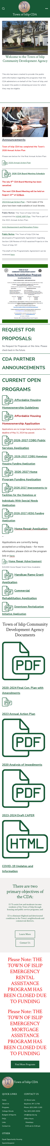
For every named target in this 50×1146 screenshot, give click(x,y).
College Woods (8, 1111)
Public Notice (8, 234)
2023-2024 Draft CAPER (18, 815)
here (13, 254)
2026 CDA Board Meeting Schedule (28, 173)
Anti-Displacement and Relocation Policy (20, 227)
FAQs (4, 1119)
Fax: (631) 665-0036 (32, 1111)
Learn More (25, 934)
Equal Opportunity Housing (12, 1139)
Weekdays (28, 1122)
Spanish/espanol (8, 1143)
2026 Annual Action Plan (19, 162)
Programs (5, 1107)
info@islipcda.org (30, 1115)
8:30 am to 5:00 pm (32, 1126)
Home (4, 1100)
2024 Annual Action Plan (13, 202)
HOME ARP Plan (23, 216)
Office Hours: (29, 1119)
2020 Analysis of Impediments (22, 765)
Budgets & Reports (9, 1115)
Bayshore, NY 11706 (32, 1104)
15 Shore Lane (29, 1100)
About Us (5, 1104)
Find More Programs (25, 1064)
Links (4, 1122)
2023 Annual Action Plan (18, 714)
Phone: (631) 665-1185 (33, 1107)
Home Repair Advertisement (25, 561)
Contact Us (25, 942)
